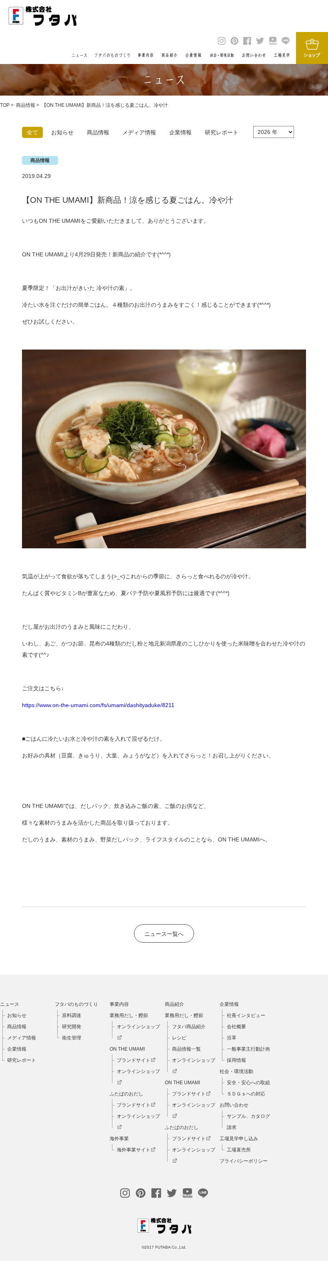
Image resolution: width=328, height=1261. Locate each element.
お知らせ (16, 1015)
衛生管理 (71, 1038)
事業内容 (119, 1004)
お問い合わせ (234, 1105)
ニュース (9, 1004)
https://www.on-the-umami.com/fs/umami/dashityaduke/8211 (98, 705)
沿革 (231, 1038)
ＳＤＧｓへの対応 (246, 1094)
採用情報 (236, 1060)
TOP (5, 105)
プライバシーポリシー (244, 1161)
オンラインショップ (138, 1026)
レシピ (179, 1038)
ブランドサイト (133, 1060)
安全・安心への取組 (248, 1082)
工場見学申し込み (239, 1138)
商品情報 (25, 105)
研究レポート (21, 1060)
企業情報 (16, 1049)
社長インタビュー (246, 1015)
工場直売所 (239, 1150)
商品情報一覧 (186, 1049)
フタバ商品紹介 (189, 1026)
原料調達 (71, 1015)
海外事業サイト (133, 1150)
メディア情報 (21, 1038)
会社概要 (236, 1026)
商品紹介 (174, 1004)
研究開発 (71, 1026)
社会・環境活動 (236, 1071)
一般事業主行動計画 (248, 1049)
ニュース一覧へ (164, 934)
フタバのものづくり (76, 1004)
